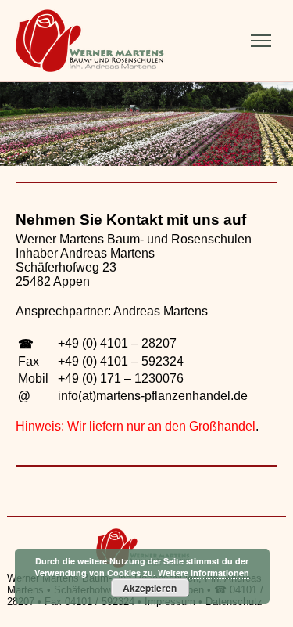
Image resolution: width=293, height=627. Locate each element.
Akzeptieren (150, 588)
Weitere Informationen (203, 572)
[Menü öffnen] (261, 40)
